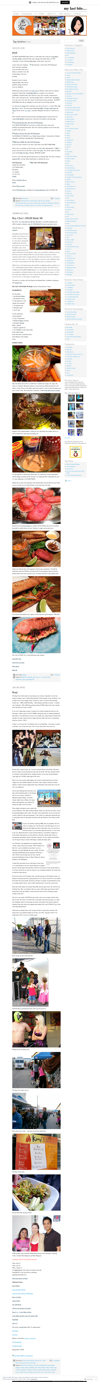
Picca (68, 212)
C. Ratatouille (70, 287)
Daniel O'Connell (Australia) (73, 110)
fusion (51, 1367)
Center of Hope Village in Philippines (22, 1293)
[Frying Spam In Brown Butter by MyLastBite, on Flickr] (36, 523)
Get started (65, 2)
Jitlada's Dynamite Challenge (73, 464)
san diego (30, 1372)
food (36, 1367)
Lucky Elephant (70, 175)
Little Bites (69, 366)
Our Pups (14, 1335)
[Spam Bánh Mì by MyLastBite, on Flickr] (36, 612)
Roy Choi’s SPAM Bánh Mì (27, 218)
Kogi (15, 692)
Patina (68, 205)
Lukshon (69, 179)
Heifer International (71, 53)
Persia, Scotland (70, 207)
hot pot (35, 203)
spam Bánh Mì (30, 679)
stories (35, 1372)
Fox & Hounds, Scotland (72, 128)
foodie (47, 1367)
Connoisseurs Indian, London (73, 107)
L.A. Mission (70, 60)
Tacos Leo (69, 249)
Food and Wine (70, 329)
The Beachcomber (17, 1346)
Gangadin (69, 131)
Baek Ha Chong (70, 82)
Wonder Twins (70, 469)
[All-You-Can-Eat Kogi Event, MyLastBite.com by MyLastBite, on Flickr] (36, 953)
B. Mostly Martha (71, 285)
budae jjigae (33, 201)
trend (45, 1372)
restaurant (53, 1370)
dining (27, 1367)
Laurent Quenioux (71, 168)
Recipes (24, 675)
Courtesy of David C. (30, 1338)
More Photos (68, 438)
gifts (34, 677)
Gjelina (68, 135)
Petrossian (69, 209)
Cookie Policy (34, 1379)
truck (49, 1372)
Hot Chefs (69, 361)
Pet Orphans (69, 64)
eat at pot (29, 203)
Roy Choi (20, 205)
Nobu (68, 198)
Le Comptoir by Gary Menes (73, 170)
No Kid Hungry (70, 62)
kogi (39, 203)
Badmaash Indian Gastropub (73, 80)
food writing (41, 1367)
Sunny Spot (69, 244)
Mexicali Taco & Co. (71, 186)
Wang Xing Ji (70, 270)
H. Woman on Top (71, 299)
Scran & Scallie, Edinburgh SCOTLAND (76, 226)
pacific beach (41, 1370)
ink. (67, 149)
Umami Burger (70, 260)
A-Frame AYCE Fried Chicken (74, 73)
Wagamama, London (71, 267)
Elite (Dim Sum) (70, 119)
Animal (68, 77)
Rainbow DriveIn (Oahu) (72, 219)
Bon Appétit (69, 327)
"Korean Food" (25, 201)
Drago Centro (70, 117)
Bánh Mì (23, 677)
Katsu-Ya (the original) (72, 156)
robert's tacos (23, 1372)
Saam (68, 223)
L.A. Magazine (70, 334)
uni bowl (38, 205)
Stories (77, 14)
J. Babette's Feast (70, 303)
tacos (42, 1372)
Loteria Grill (69, 172)
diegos (22, 1367)
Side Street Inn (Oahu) (72, 232)
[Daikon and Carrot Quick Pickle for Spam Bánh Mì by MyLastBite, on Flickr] (36, 381)
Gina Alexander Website (19, 1290)
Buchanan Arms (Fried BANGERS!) (75, 93)
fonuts (68, 126)
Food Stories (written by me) (73, 356)
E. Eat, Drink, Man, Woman (73, 292)
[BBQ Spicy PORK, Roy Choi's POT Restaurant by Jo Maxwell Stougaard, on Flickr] (26, 142)
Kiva (68, 55)
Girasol (68, 133)
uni (35, 205)
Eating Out (25, 198)
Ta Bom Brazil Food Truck (73, 246)
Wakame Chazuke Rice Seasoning (74, 319)
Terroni (68, 251)
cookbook (29, 677)
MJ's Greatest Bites (71, 466)
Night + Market (70, 195)
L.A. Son (41, 677)
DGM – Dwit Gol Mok (72, 114)
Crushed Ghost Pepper (72, 312)
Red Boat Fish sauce (71, 314)
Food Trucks (32, 1363)
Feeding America (70, 50)
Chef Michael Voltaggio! (72, 98)
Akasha (68, 75)
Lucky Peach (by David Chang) (74, 336)
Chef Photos (65, 14)
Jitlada (68, 154)
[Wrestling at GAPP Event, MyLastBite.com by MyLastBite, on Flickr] (36, 1047)
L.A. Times (39, 14)
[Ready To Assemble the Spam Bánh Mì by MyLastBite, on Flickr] (36, 567)
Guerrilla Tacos (70, 140)
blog (48, 1365)
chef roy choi (41, 201)
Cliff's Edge (69, 105)
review (17, 1372)
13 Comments (56, 1360)
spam (31, 205)
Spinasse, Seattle (70, 239)
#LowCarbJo (70, 347)
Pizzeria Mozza (70, 214)
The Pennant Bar (16, 1342)
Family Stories (70, 352)
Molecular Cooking (71, 368)
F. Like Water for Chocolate (73, 294)
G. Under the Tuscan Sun (72, 296)
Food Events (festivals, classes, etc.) (32, 1360)
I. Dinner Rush (70, 301)
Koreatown (51, 203)
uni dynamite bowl (47, 205)
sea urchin (26, 205)
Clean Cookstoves (71, 48)
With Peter (15, 1331)
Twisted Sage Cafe (71, 258)
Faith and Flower (70, 121)
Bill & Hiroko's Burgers (72, 86)
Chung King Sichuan (71, 100)
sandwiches (19, 679)
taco (39, 1372)
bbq (38, 1365)
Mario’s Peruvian (70, 181)
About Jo (51, 14)
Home (16, 14)
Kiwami (68, 161)
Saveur (68, 339)
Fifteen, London (70, 124)
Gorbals (68, 137)
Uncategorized (70, 375)
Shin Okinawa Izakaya (72, 230)
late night (22, 1370)
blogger (52, 1365)
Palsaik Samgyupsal (71, 202)
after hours (24, 1365)
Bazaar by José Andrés (72, 84)
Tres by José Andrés (71, 253)
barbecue (30, 1365)
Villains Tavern (70, 265)
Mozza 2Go (69, 193)
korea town (44, 203)
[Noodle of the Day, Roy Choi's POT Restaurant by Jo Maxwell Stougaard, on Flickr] (26, 133)
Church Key (69, 103)
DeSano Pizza (70, 112)
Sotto (68, 237)
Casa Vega (69, 96)
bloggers (18, 1367)
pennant (48, 1370)
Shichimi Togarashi (71, 316)
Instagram (27, 14)
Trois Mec (69, 256)
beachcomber (43, 1365)
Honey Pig (69, 144)
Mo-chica (69, 191)
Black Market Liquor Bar (72, 89)
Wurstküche (69, 274)
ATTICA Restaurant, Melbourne (74, 475)
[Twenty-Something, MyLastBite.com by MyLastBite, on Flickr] (36, 766)
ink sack (68, 147)
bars (35, 1365)
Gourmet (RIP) (70, 332)
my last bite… (75, 8)
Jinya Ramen (69, 151)
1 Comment (56, 198)
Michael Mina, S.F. (71, 188)
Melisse (68, 184)
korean (17, 1370)
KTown (57, 203)
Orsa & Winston (70, 200)
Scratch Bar (69, 228)
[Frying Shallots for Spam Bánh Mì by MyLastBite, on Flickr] (36, 429)
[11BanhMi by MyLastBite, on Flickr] (36, 653)
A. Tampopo (69, 283)
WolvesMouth (70, 272)
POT (14, 53)
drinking (31, 1367)
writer (53, 1372)
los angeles (29, 1370)
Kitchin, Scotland (70, 158)
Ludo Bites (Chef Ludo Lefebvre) (74, 177)
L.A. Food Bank (70, 57)
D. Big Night (70, 290)
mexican (35, 1370)
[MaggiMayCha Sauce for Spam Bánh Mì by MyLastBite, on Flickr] (36, 472)
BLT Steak (69, 91)
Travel (68, 372)
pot (16, 205)
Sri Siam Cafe (70, 242)
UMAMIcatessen (71, 263)
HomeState (69, 142)
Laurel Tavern (70, 165)
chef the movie (23, 203)
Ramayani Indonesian (71, 221)
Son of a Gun (70, 235)
